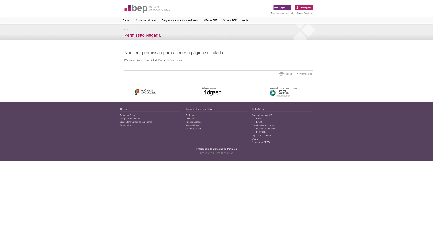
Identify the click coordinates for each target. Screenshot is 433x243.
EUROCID (261, 132)
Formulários (125, 125)
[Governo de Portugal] (145, 92)
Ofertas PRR (211, 20)
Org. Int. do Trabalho (261, 135)
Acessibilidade (193, 125)
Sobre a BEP (230, 20)
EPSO (259, 122)
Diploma (190, 115)
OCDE (255, 139)
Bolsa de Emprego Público (200, 109)
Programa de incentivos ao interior (180, 20)
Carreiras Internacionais (263, 125)
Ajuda (245, 20)
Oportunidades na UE (262, 115)
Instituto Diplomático (265, 129)
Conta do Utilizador (146, 20)
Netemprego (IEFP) (261, 142)
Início (126, 30)
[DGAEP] (212, 92)
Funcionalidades (193, 122)
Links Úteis (258, 109)
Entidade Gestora (194, 129)
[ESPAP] (280, 93)
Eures (259, 118)
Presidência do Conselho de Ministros (216, 148)
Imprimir (288, 74)
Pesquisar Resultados (130, 118)
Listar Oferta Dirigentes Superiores (136, 122)
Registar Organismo (304, 13)
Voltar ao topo (305, 74)
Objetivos (190, 118)
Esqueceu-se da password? (282, 13)
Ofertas (127, 20)
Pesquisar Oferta (127, 115)
